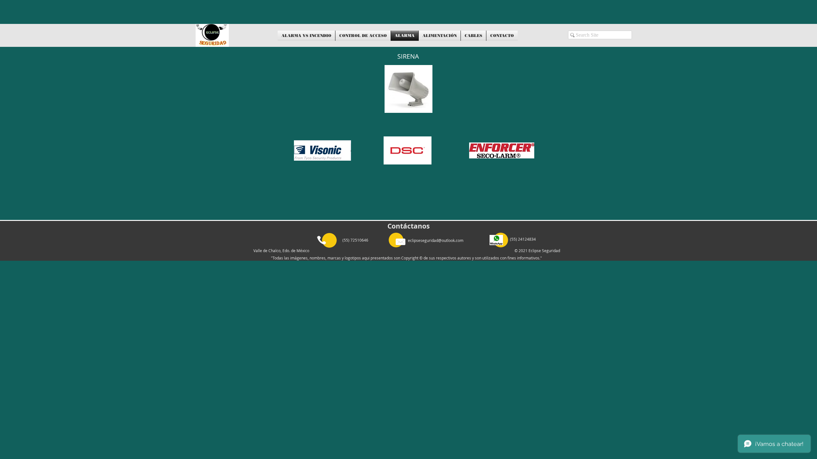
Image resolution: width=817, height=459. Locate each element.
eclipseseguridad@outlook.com (435, 240)
